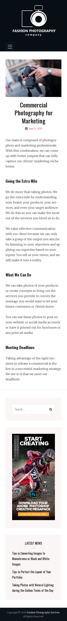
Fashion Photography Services (43, 612)
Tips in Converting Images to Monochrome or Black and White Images (30, 558)
